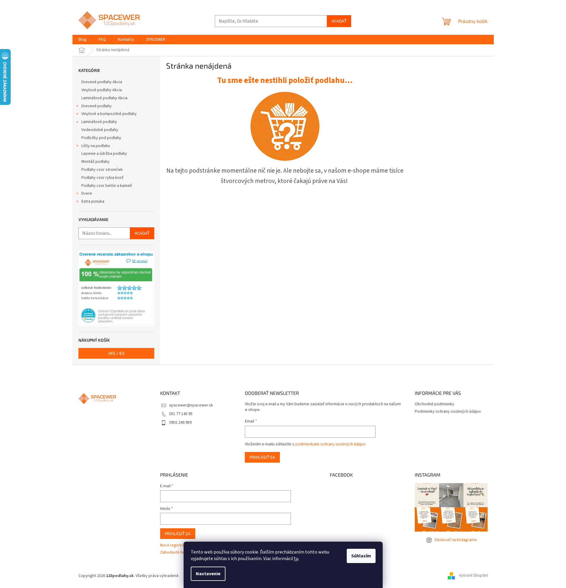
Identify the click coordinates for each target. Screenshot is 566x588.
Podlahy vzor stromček (102, 170)
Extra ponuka (92, 201)
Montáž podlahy (95, 162)
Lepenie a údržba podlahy (104, 154)
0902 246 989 (180, 422)
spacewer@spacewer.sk (191, 405)
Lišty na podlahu (95, 146)
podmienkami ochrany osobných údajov (330, 444)
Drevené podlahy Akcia (101, 82)
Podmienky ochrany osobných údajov (448, 411)
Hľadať (339, 20)
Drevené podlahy (96, 106)
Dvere (86, 193)
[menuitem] (82, 39)
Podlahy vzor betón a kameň (106, 186)
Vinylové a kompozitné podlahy (109, 114)
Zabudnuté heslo (175, 552)
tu (296, 558)
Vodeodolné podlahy (99, 130)
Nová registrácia (174, 545)
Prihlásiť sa (262, 457)
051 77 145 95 (181, 414)
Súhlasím (361, 556)
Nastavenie (208, 573)
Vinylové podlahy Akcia (101, 90)
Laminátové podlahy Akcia (104, 98)
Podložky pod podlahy (101, 138)
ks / (116, 353)
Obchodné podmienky (434, 404)
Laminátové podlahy (99, 122)
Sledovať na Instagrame (455, 540)
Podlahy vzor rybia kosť (102, 178)
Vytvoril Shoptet (473, 576)
